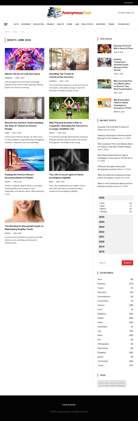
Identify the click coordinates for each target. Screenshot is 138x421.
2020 (101, 241)
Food (100, 309)
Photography (103, 344)
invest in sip (103, 382)
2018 (101, 251)
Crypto (101, 288)
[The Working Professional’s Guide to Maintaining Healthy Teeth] (24, 211)
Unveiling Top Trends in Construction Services (61, 75)
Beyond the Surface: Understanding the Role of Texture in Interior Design (24, 125)
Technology (124, 24)
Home (69, 24)
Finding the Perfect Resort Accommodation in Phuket (19, 176)
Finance (50, 24)
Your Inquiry (128, 3)
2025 (101, 216)
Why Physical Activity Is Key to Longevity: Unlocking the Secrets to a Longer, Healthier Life (68, 125)
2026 (101, 197)
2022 (101, 231)
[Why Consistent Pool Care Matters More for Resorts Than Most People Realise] (104, 84)
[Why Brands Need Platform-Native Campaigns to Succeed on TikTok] (104, 102)
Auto (16, 24)
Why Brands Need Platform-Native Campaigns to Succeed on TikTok (122, 104)
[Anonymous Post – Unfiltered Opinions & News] (69, 12)
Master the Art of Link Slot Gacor (22, 73)
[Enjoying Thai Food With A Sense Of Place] (104, 48)
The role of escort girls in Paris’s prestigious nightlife (66, 176)
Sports (100, 357)
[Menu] (6, 24)
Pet (99, 340)
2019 (101, 246)
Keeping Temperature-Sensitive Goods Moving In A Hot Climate (121, 64)
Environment (103, 301)
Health (60, 24)
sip (111, 382)
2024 (101, 221)
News (51, 182)
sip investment (120, 382)
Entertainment (104, 297)
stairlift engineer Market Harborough (112, 385)
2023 (101, 226)
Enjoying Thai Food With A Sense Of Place (123, 47)
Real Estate (87, 24)
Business (26, 24)
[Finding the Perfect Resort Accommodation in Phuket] (24, 160)
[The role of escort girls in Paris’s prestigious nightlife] (69, 160)
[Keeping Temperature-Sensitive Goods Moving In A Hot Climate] (104, 62)
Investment (102, 327)
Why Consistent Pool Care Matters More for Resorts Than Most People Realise (123, 85)
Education (38, 24)
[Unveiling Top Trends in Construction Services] (69, 59)
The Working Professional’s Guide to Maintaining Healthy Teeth (24, 228)
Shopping (100, 24)
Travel (111, 24)
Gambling (8, 78)
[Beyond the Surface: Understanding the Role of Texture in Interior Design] (24, 108)
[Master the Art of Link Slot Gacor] (24, 59)
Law (77, 24)
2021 (101, 236)
